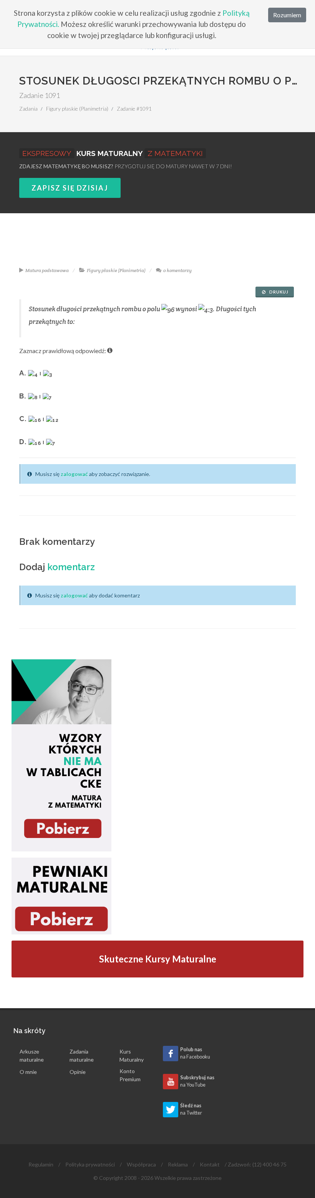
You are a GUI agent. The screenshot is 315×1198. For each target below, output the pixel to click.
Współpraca (141, 1164)
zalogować (74, 474)
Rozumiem (287, 14)
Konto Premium (130, 1075)
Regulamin (40, 1164)
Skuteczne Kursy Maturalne (157, 958)
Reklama (178, 1164)
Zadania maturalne (82, 1055)
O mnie (28, 1072)
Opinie (78, 1072)
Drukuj (278, 291)
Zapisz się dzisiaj (70, 188)
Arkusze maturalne (32, 1055)
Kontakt (210, 1164)
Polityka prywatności (90, 1164)
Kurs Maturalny (131, 1055)
